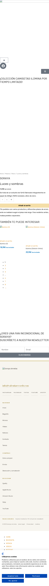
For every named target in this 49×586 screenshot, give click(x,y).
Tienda (5, 445)
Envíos (5, 464)
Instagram (7, 392)
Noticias (5, 433)
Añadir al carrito (24, 205)
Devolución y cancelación (11, 471)
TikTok (26, 392)
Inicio (2, 174)
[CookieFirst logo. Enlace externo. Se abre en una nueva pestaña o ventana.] (3, 554)
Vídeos (5, 427)
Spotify (43, 392)
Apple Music (7, 490)
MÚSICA (9, 543)
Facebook (17, 392)
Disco (13, 174)
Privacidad (30, 524)
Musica (7, 174)
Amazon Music (8, 496)
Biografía (5, 414)
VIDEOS (9, 546)
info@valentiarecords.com (16, 385)
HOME (8, 537)
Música (5, 420)
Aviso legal (21, 524)
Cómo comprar (7, 458)
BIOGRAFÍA (10, 540)
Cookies (37, 524)
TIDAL (4, 502)
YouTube (34, 392)
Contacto (6, 439)
